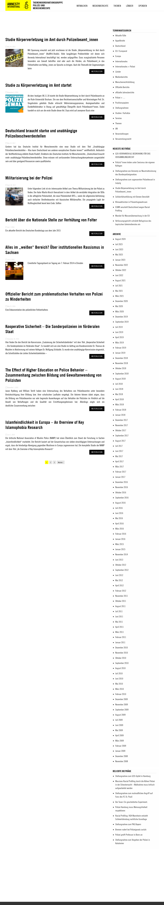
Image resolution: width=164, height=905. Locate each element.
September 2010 (122, 663)
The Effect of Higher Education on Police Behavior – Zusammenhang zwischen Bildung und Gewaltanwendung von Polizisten (53, 375)
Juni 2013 (119, 559)
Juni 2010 (119, 678)
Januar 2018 (120, 415)
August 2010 (120, 668)
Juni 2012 (119, 575)
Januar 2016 (120, 539)
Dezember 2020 (121, 301)
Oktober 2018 (120, 368)
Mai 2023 (119, 254)
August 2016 (120, 502)
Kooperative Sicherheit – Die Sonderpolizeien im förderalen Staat (52, 329)
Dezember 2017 (121, 420)
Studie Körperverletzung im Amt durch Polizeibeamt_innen (51, 39)
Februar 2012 (120, 590)
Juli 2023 (119, 244)
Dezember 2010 (121, 647)
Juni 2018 (119, 389)
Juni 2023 (119, 249)
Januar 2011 (120, 642)
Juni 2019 (119, 332)
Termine (118, 118)
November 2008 (121, 761)
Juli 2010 (119, 673)
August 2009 (120, 714)
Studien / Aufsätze (122, 113)
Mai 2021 (119, 290)
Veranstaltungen (122, 133)
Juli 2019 (119, 327)
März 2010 (119, 689)
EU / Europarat (121, 51)
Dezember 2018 (121, 358)
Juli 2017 (119, 446)
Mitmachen (82, 5)
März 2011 (119, 632)
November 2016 (121, 487)
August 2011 (120, 606)
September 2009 (122, 709)
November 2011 (121, 595)
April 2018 (119, 399)
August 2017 (120, 440)
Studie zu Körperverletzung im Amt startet (38, 85)
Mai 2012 (119, 580)
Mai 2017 (119, 456)
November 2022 (121, 265)
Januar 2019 (120, 352)
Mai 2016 (119, 518)
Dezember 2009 (121, 699)
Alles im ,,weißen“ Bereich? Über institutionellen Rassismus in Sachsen (54, 249)
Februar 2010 (120, 694)
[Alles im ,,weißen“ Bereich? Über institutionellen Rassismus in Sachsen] (14, 279)
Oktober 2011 (120, 601)
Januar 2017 (120, 477)
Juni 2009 (119, 725)
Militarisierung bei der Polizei (28, 177)
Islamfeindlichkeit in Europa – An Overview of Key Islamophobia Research (44, 425)
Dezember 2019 (121, 316)
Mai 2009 (119, 730)
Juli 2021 (119, 285)
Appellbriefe (120, 40)
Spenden (142, 5)
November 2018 (121, 363)
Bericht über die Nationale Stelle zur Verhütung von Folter (51, 219)
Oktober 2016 (120, 492)
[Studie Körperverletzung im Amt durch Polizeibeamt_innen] (14, 66)
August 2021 (120, 280)
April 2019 (119, 337)
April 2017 (119, 461)
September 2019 (122, 321)
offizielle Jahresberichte (124, 92)
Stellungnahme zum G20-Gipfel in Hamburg (133, 776)
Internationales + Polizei (125, 66)
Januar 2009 (120, 751)
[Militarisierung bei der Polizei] (14, 204)
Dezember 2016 (121, 482)
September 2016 (122, 497)
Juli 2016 (119, 508)
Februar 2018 (120, 409)
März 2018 (119, 404)
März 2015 (119, 544)
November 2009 (121, 704)
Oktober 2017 (120, 430)
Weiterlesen (96, 71)
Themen (117, 5)
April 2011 (119, 627)
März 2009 (119, 740)
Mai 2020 (119, 306)
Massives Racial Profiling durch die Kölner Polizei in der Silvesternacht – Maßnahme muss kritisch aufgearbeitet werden (135, 784)
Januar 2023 (120, 259)
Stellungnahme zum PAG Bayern (128, 824)
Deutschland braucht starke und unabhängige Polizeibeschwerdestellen (41, 133)
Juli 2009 (119, 720)
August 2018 (120, 378)
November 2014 (121, 554)
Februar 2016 (120, 533)
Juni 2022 (119, 275)
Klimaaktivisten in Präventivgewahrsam (131, 202)
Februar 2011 (120, 637)
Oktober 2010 (120, 658)
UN (116, 128)
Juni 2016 (119, 513)
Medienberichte (100, 5)
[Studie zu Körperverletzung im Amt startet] (14, 112)
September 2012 (122, 570)
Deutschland (120, 46)
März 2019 (119, 342)
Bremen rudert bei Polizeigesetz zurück (130, 829)
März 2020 (119, 311)
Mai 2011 (119, 621)
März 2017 (119, 466)
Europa (118, 56)
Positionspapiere (122, 102)
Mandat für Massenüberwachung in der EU (132, 215)
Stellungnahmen (122, 107)
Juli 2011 (119, 611)
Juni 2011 (119, 616)
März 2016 (119, 528)
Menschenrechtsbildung (125, 82)
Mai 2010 (119, 683)
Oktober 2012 (120, 564)
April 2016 (119, 523)
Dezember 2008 (121, 756)
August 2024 (120, 239)
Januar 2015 (120, 549)
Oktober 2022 (120, 270)
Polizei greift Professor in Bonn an (128, 834)
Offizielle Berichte (122, 87)
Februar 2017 (120, 471)
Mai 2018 (119, 394)
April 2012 (119, 585)
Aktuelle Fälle (120, 35)
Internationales (121, 61)
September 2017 (122, 435)
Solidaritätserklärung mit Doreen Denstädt (132, 196)
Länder (129, 5)
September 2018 (122, 373)
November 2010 (121, 652)
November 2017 (121, 425)
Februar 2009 (120, 745)
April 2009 (119, 735)
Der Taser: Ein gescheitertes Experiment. (131, 802)
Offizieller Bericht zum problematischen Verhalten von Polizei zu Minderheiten (54, 296)
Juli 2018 (119, 383)
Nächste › (60, 462)
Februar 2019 (120, 347)
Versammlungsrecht (123, 138)
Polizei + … (120, 97)
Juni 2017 (119, 451)
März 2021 (119, 296)
